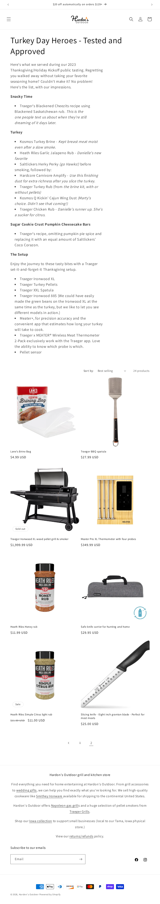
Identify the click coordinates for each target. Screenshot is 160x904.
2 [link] (91, 743)
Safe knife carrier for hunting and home (105, 626)
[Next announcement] (151, 4)
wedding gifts (26, 790)
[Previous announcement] (8, 4)
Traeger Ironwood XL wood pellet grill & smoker (39, 539)
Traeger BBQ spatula (93, 451)
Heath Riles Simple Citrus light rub (31, 714)
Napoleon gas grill (64, 805)
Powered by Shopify (50, 894)
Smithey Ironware (49, 796)
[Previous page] (68, 743)
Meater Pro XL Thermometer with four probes (108, 539)
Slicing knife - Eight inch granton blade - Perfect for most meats (112, 716)
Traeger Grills (79, 811)
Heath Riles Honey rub (24, 626)
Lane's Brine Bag (20, 451)
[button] (8, 19)
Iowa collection (40, 821)
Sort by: (89, 371)
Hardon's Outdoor (29, 894)
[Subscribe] (80, 859)
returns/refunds (81, 836)
